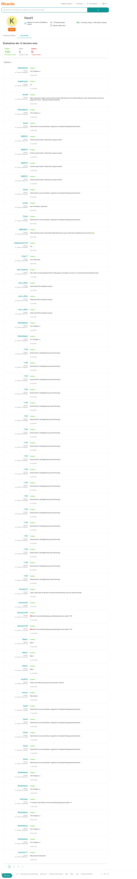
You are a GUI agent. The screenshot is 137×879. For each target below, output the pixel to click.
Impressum (43, 874)
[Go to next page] (22, 866)
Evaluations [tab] (24, 35)
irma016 (24, 679)
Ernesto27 (23, 589)
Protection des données (56, 874)
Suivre (12, 29)
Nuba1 (25, 639)
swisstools (23, 602)
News (71, 874)
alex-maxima (22, 269)
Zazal (25, 123)
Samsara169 (22, 612)
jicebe (25, 203)
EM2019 (24, 136)
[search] (98, 9)
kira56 (25, 94)
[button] (67, 3)
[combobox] (44, 9)
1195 (26, 349)
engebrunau (23, 81)
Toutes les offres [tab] (9, 35)
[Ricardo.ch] (8, 3)
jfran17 (25, 256)
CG (17, 874)
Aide (66, 874)
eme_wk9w (23, 283)
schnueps (24, 799)
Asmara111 (23, 852)
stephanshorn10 (21, 243)
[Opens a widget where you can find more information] (7, 875)
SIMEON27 (23, 229)
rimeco (25, 692)
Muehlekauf (23, 68)
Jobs (77, 874)
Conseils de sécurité (87, 874)
